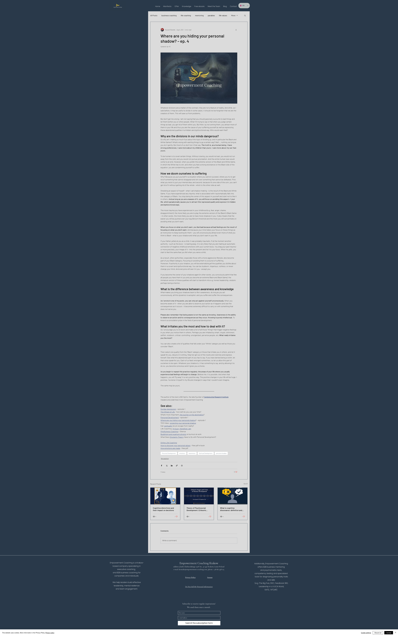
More (233, 15)
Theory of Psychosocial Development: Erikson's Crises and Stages (196, 509)
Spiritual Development (205, 453)
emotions (182, 453)
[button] (176, 6)
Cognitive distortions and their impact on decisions (163, 509)
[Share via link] (177, 466)
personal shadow (221, 453)
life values (223, 15)
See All (246, 484)
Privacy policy (49, 633)
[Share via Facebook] (162, 466)
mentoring (199, 15)
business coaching (169, 15)
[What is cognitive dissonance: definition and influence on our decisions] (232, 496)
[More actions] (236, 29)
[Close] (395, 632)
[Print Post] (182, 466)
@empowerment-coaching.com (196, 569)
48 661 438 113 (219, 569)
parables (211, 15)
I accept (388, 633)
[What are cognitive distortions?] (165, 496)
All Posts (153, 15)
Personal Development (169, 453)
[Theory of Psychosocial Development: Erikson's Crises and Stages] (199, 496)
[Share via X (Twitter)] (167, 466)
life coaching (186, 15)
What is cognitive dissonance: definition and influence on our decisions (231, 509)
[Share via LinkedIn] (172, 466)
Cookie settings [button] (366, 633)
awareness (192, 453)
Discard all (377, 633)
